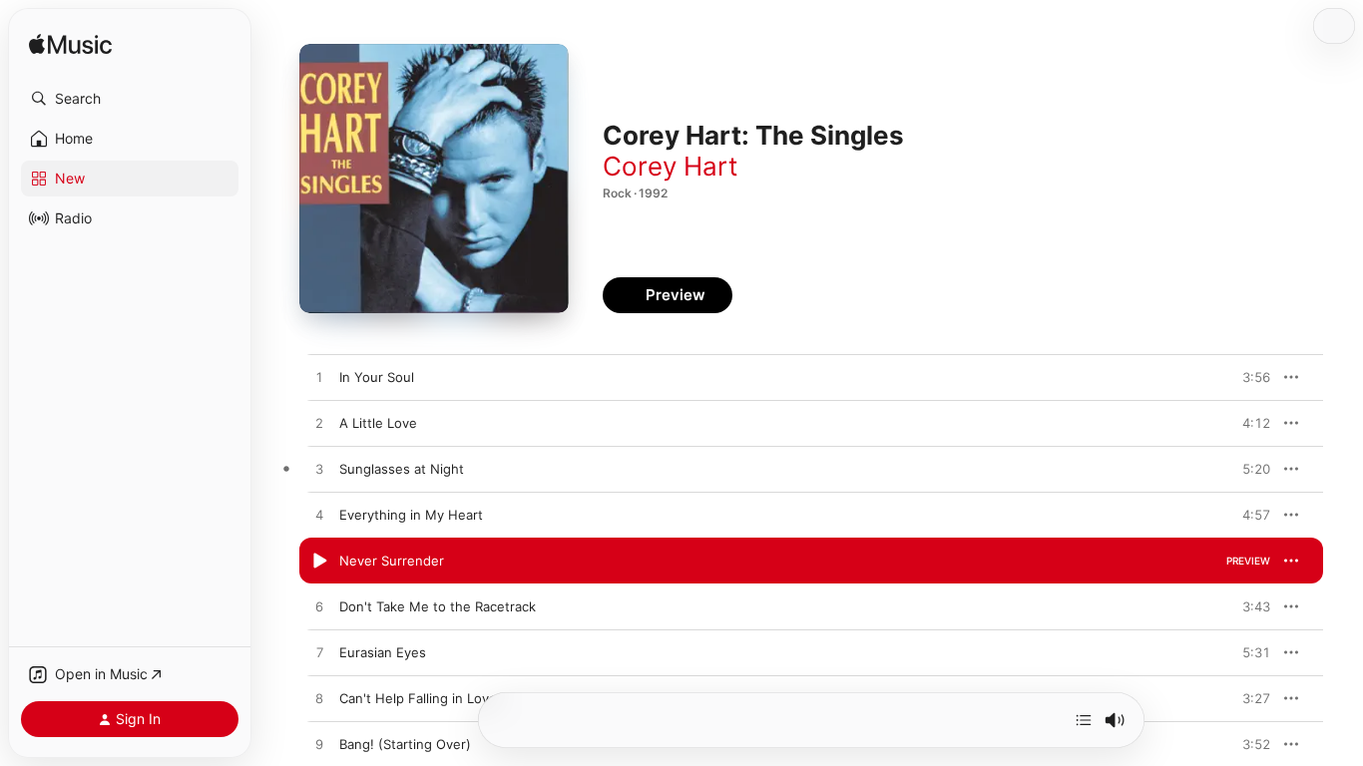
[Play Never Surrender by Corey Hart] (319, 562)
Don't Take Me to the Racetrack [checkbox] (437, 606)
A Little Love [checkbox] (378, 423)
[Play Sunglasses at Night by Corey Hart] (319, 470)
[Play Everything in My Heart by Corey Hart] (319, 516)
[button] (129, 99)
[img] (70, 45)
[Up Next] (1084, 720)
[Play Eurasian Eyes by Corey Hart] (319, 653)
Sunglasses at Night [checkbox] (401, 469)
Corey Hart (670, 166)
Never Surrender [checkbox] (391, 561)
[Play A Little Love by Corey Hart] (319, 424)
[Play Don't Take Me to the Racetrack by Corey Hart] (319, 607)
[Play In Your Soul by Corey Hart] (319, 378)
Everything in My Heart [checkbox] (411, 515)
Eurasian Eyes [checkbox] (382, 652)
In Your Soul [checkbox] (376, 377)
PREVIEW (1248, 377)
